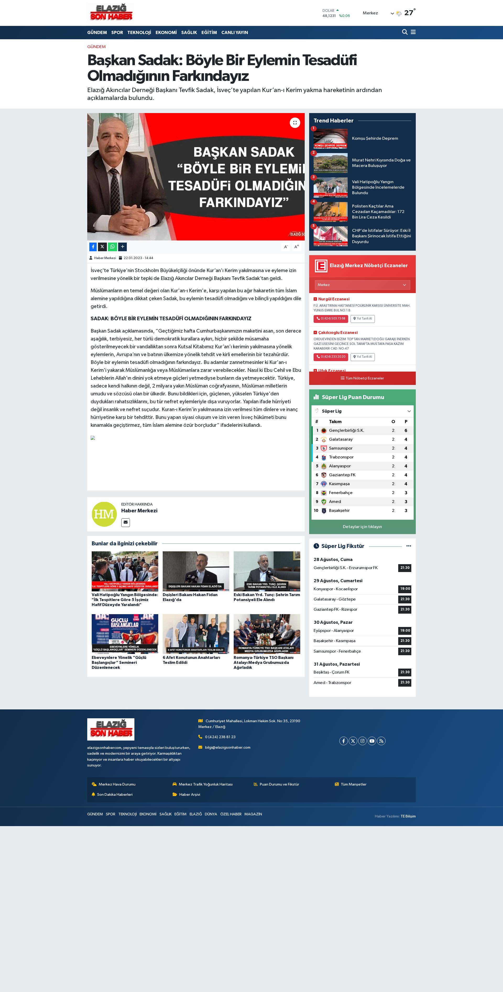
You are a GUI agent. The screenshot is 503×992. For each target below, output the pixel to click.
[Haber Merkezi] (104, 514)
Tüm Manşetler (354, 784)
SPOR (117, 32)
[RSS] (381, 741)
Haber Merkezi (105, 258)
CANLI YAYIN (234, 32)
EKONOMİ (166, 32)
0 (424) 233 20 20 (333, 356)
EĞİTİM (209, 32)
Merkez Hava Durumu (117, 784)
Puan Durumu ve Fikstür (279, 784)
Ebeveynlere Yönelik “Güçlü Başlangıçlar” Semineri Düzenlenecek (119, 662)
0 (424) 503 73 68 (333, 318)
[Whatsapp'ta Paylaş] (112, 247)
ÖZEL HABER (231, 814)
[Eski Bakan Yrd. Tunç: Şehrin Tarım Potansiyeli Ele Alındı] (267, 571)
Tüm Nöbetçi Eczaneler (365, 378)
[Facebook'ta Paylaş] (93, 247)
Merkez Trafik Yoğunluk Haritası (206, 784)
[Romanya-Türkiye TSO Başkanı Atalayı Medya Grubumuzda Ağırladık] (267, 634)
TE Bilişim (408, 816)
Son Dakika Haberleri (115, 795)
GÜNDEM (97, 32)
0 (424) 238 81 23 (220, 737)
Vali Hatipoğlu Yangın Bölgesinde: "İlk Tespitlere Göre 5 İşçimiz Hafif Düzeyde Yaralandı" (125, 600)
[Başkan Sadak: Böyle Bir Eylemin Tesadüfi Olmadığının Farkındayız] (196, 176)
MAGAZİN (253, 814)
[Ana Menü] (412, 32)
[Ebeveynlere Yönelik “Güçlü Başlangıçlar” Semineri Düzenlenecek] (125, 634)
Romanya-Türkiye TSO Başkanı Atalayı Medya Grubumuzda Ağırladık (263, 662)
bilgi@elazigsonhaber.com (227, 747)
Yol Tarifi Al (364, 318)
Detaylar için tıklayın (362, 527)
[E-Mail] (125, 522)
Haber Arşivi (189, 795)
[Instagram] (362, 741)
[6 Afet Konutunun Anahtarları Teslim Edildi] (196, 634)
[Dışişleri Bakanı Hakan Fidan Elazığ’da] (196, 571)
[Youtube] (372, 741)
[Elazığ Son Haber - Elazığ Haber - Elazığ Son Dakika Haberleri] (110, 13)
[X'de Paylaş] (102, 247)
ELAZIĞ (196, 814)
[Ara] (405, 32)
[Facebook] (343, 741)
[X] (353, 741)
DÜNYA (211, 814)
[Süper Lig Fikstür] (408, 546)
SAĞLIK (189, 32)
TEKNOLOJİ (139, 32)
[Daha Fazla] (122, 247)
